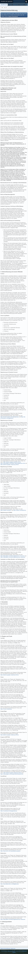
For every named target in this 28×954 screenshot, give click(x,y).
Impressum (12, 948)
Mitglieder (15, 4)
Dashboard (4, 4)
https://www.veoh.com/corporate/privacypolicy (10, 851)
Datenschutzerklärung (5, 948)
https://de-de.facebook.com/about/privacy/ (10, 416)
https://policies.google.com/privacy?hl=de (10, 464)
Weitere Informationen (13, 16)
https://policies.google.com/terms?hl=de (12, 462)
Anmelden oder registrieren (6, 1)
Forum (10, 4)
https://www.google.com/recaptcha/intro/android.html (12, 774)
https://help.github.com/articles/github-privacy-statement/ (13, 557)
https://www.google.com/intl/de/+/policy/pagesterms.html (13, 463)
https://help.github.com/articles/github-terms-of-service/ (12, 555)
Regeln (22, 4)
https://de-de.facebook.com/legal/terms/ (13, 417)
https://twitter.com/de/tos (6, 510)
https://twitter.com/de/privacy (19, 510)
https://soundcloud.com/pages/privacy (9, 810)
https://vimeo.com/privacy (6, 709)
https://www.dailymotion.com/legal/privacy (10, 884)
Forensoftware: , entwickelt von (14, 952)
